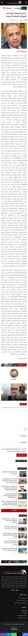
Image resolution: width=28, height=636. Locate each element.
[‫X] (15, 590)
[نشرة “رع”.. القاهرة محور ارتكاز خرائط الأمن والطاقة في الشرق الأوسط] (22, 536)
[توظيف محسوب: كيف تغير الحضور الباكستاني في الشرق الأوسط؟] (22, 543)
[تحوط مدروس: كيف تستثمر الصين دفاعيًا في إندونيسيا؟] (22, 529)
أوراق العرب (24, 613)
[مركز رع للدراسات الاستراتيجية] (14, 2)
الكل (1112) (14, 510)
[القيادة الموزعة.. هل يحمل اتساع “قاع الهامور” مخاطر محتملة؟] (22, 551)
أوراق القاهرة (24, 610)
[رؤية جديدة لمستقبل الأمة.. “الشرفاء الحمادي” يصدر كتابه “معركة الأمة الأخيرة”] (22, 496)
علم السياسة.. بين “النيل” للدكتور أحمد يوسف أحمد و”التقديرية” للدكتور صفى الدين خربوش (9, 488)
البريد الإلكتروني (23, 435)
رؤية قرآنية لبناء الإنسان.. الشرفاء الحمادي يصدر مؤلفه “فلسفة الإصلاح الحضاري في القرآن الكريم (9, 503)
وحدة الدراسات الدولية (22, 600)
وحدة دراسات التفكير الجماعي (20, 603)
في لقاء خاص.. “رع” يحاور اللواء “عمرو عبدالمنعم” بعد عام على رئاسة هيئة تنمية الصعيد (9, 480)
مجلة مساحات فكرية (22, 618)
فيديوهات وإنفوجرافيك (22, 615)
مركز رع (23, 20)
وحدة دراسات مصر (23, 598)
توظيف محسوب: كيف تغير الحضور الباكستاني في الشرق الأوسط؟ (10, 542)
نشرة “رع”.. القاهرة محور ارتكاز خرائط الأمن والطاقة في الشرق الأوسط (10, 535)
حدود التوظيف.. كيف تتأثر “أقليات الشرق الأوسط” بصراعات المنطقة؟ (9, 520)
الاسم (25, 429)
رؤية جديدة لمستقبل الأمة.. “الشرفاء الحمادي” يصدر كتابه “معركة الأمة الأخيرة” (10, 495)
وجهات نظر (14, 388)
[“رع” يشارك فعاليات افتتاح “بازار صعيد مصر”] (22, 474)
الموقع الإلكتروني (23, 442)
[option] (14, 392)
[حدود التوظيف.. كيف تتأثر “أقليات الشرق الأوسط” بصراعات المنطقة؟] (22, 521)
